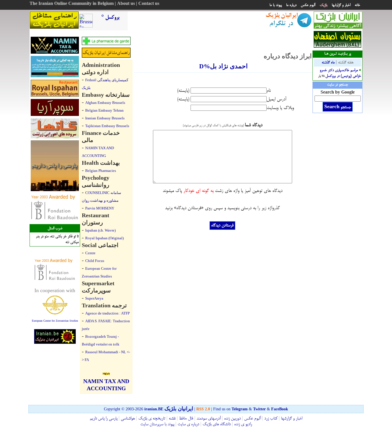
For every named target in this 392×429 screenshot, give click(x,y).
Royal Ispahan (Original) (104, 238)
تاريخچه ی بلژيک (151, 418)
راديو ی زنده (242, 424)
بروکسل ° (110, 17)
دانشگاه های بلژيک (216, 424)
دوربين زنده (232, 418)
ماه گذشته (328, 62)
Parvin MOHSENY (99, 208)
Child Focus (94, 261)
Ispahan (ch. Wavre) (100, 230)
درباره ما (291, 5)
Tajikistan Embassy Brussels (107, 126)
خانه (357, 5)
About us (126, 4)
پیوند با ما (275, 5)
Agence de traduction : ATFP (107, 313)
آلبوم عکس (308, 5)
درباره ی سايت (188, 424)
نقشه (172, 418)
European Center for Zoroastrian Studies (55, 320)
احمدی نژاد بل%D (223, 66)
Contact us (148, 4)
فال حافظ (186, 418)
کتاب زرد (270, 418)
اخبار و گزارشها (341, 5)
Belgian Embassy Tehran (104, 110)
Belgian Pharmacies (100, 170)
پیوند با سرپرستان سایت (157, 424)
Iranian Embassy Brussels (105, 118)
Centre (90, 253)
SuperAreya (94, 298)
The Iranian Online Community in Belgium (72, 4)
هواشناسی (128, 418)
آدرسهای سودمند (209, 418)
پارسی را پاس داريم (103, 418)
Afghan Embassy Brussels (105, 102)
